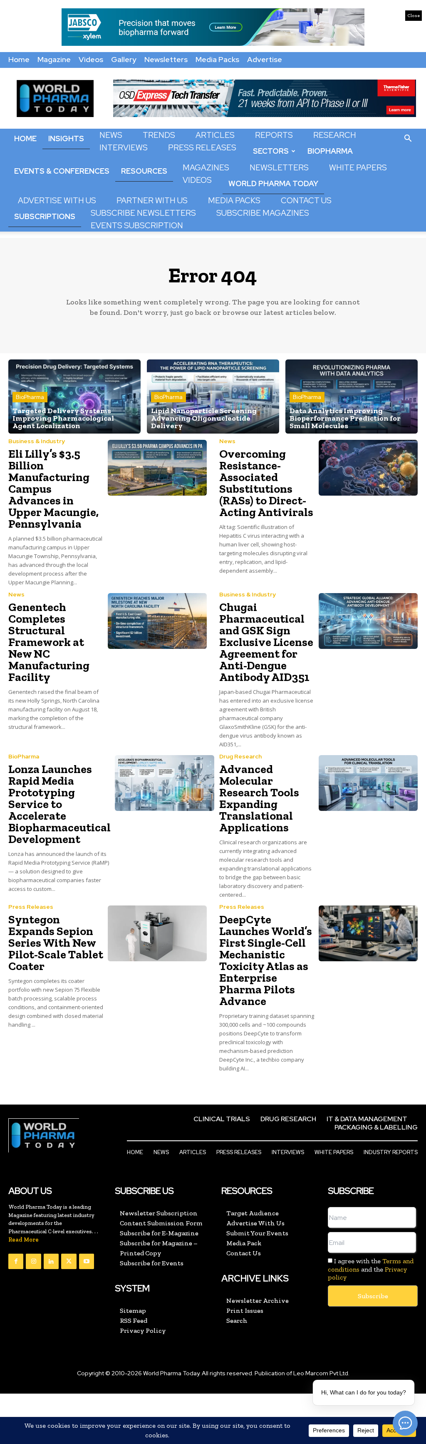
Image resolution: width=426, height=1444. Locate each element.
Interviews (123, 147)
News (110, 135)
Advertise (264, 59)
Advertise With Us (57, 200)
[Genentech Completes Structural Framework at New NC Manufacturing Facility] (157, 621)
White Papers (358, 167)
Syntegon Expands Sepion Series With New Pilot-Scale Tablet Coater (55, 943)
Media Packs (217, 59)
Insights (66, 138)
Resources (144, 171)
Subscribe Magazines (262, 213)
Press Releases (202, 147)
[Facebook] (15, 1261)
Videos (91, 59)
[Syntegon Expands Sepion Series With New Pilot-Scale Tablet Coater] (157, 933)
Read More (23, 1239)
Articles (215, 135)
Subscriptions (44, 216)
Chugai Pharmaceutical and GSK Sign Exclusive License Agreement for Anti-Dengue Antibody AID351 (266, 642)
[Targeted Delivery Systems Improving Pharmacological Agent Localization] (74, 396)
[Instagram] (33, 1261)
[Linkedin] (51, 1261)
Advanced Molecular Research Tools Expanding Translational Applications (259, 798)
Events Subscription (137, 225)
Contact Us (306, 200)
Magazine (54, 59)
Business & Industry (36, 441)
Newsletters (166, 59)
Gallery (123, 59)
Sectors (271, 151)
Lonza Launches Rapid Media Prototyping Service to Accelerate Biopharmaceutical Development (59, 804)
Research (334, 135)
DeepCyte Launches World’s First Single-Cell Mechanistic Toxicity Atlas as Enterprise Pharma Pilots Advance (265, 960)
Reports (274, 135)
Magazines (206, 167)
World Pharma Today (273, 183)
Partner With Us (152, 200)
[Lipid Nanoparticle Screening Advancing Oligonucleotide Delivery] (213, 396)
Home (19, 59)
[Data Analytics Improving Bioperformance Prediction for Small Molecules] (351, 396)
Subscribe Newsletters (143, 213)
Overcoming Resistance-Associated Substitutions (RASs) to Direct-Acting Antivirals (266, 483)
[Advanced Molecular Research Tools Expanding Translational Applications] (368, 783)
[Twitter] (68, 1261)
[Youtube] (86, 1261)
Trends (159, 135)
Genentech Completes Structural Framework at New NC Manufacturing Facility (48, 642)
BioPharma (330, 151)
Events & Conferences (61, 171)
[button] (408, 139)
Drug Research (240, 756)
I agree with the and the (371, 1269)
